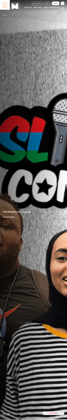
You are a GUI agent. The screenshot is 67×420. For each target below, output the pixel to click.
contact (55, 3)
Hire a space (37, 7)
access (47, 3)
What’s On (28, 7)
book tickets (37, 3)
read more (6, 414)
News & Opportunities (51, 7)
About (62, 9)
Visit (62, 7)
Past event (53, 413)
